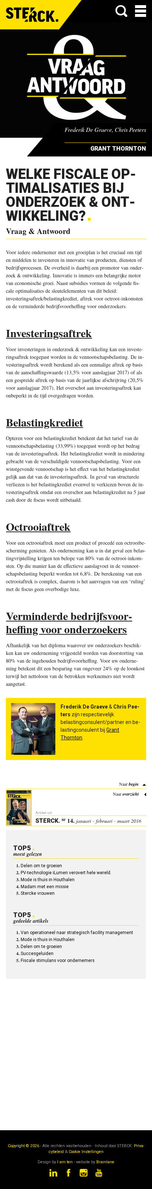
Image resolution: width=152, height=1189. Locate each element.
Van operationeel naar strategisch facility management (77, 932)
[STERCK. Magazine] (32, 14)
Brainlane (105, 1162)
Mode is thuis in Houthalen (48, 879)
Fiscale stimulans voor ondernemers (57, 960)
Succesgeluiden (37, 953)
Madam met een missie (45, 886)
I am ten (65, 1162)
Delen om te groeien (41, 865)
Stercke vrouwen (38, 893)
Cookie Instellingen (86, 1151)
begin (134, 784)
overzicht (130, 794)
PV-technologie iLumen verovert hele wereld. (66, 872)
